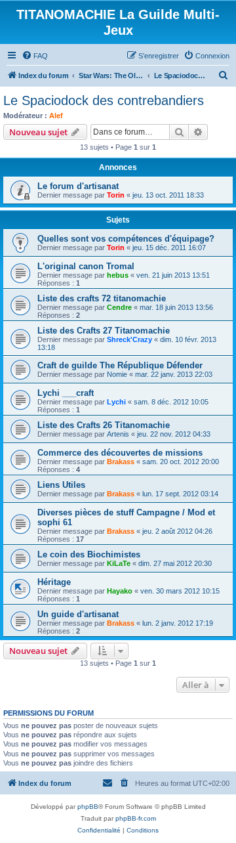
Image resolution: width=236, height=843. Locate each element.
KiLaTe (118, 563)
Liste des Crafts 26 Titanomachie (103, 425)
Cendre (119, 307)
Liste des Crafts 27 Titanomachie (103, 330)
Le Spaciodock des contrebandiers (103, 100)
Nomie (117, 374)
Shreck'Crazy (129, 339)
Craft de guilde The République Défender (120, 365)
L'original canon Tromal (85, 266)
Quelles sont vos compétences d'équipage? (125, 239)
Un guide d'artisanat (78, 614)
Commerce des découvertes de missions (120, 453)
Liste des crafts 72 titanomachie (101, 298)
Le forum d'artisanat (78, 186)
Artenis (118, 434)
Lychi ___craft (65, 393)
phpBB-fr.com (135, 818)
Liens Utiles (61, 485)
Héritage (54, 582)
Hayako (119, 591)
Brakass (120, 461)
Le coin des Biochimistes (88, 554)
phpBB (87, 806)
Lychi (116, 402)
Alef (56, 115)
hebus (117, 275)
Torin (116, 195)
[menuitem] (35, 56)
